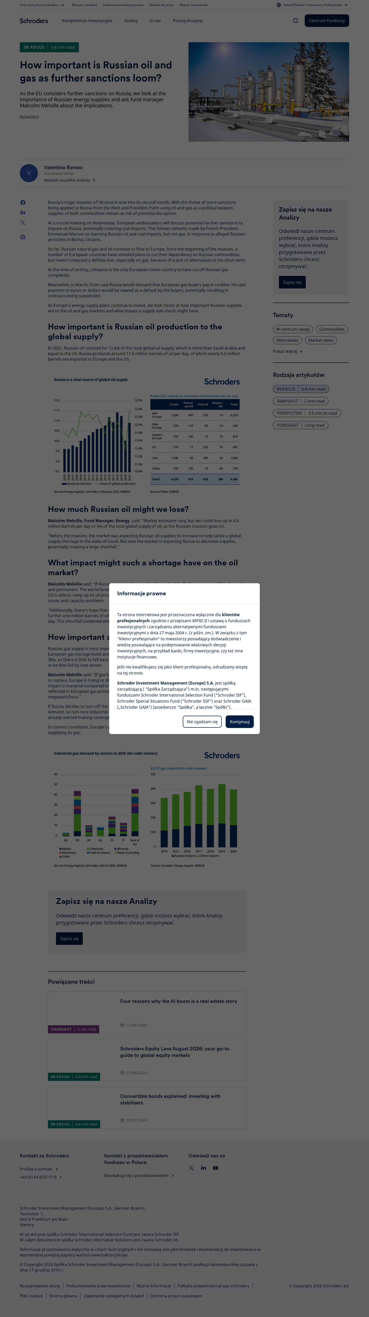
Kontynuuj (240, 721)
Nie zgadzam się (202, 721)
